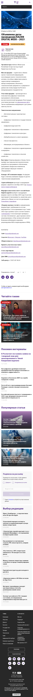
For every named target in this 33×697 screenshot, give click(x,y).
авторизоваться (6, 288)
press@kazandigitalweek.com (17, 256)
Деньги (5, 622)
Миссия (19, 617)
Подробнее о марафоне (8, 201)
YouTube (23, 237)
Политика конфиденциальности (23, 628)
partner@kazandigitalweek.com (10, 253)
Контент (5, 625)
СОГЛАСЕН (16, 694)
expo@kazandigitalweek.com (10, 247)
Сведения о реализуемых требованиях (21, 639)
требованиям (5, 214)
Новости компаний (8, 643)
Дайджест (8, 482)
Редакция (20, 619)
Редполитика (21, 622)
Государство (6, 627)
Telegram (18, 237)
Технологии (6, 633)
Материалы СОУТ (22, 642)
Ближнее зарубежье (8, 641)
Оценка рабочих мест (23, 625)
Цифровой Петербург (9, 638)
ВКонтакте (11, 237)
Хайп (4, 635)
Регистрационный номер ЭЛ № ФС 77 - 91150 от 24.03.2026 (16, 680)
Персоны (5, 619)
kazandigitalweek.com (12, 233)
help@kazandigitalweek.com (21, 241)
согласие (10, 499)
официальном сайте (23, 102)
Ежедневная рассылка (21, 482)
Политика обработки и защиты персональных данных (23, 633)
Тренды (5, 630)
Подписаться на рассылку (16, 494)
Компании (5, 617)
